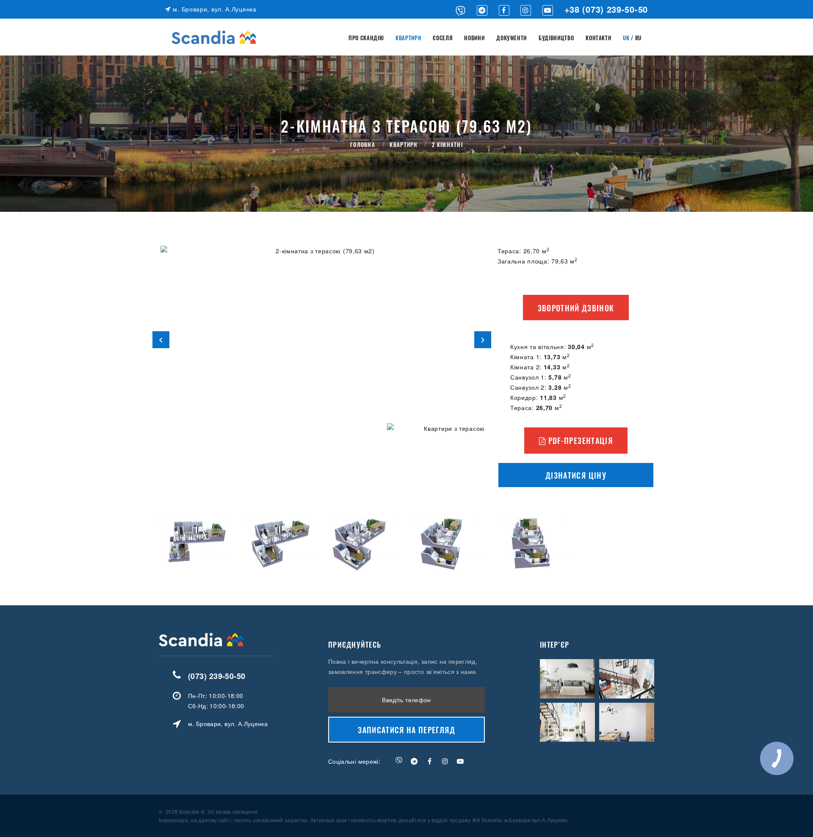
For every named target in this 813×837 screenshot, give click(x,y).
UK (626, 37)
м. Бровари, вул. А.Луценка (214, 9)
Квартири (408, 37)
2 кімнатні (447, 144)
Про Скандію (366, 37)
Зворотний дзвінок (576, 307)
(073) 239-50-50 (217, 676)
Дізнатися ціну (575, 475)
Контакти (598, 37)
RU (638, 37)
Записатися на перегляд (406, 729)
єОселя (442, 37)
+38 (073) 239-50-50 (606, 9)
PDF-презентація (579, 440)
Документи (511, 37)
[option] (322, 339)
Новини (474, 37)
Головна (362, 144)
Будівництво (556, 37)
